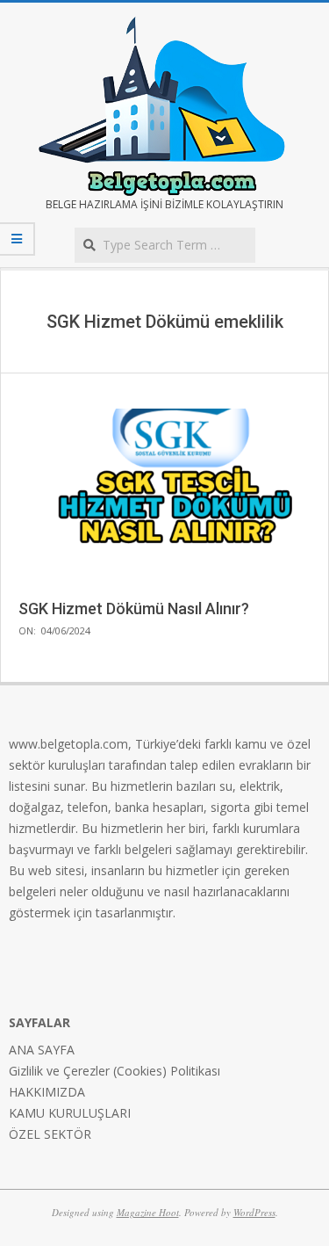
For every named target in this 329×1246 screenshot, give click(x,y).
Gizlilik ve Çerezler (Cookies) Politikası (114, 1070)
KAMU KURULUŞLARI (70, 1113)
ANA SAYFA (42, 1049)
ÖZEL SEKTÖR (50, 1134)
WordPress (254, 1212)
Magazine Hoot (148, 1212)
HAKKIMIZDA (47, 1091)
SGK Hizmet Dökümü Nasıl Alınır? (133, 608)
